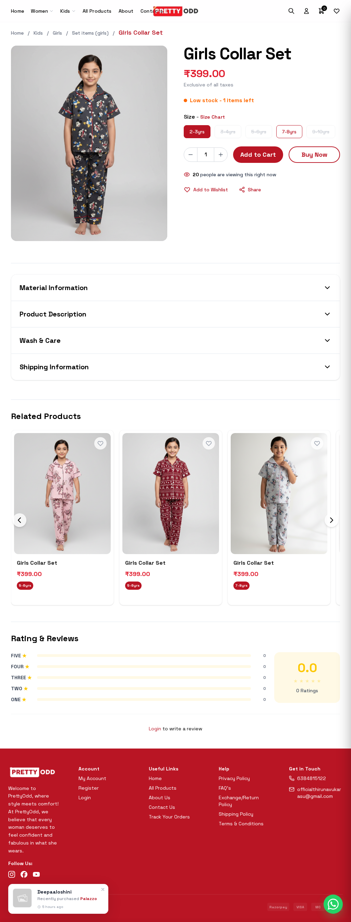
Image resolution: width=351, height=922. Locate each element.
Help (224, 769)
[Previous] (19, 520)
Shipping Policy (236, 814)
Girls (57, 33)
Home (17, 11)
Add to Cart (258, 154)
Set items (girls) (90, 33)
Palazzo (88, 898)
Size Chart (212, 117)
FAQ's (225, 788)
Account (88, 769)
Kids (65, 11)
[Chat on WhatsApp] (333, 904)
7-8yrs (289, 132)
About (126, 11)
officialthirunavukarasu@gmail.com (319, 792)
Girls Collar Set (37, 562)
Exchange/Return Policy (239, 800)
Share (254, 190)
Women (39, 11)
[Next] (331, 520)
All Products (97, 11)
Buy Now (314, 154)
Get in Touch (304, 769)
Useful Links (163, 769)
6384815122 (311, 778)
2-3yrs (197, 132)
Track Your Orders (169, 817)
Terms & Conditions (241, 824)
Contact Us (162, 807)
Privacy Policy (234, 778)
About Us (159, 797)
